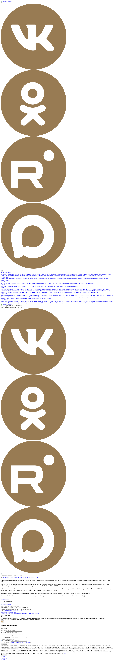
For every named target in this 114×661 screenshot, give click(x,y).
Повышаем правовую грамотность (15, 292)
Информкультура (97, 290)
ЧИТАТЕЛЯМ (5, 277)
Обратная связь (5, 280)
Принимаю (4, 655)
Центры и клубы (98, 278)
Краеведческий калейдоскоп (43, 298)
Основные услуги (43, 283)
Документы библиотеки (33, 274)
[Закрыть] (2, 621)
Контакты (12, 278)
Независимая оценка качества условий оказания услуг (78, 283)
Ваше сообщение (6, 637)
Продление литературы (70, 278)
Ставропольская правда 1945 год (54, 295)
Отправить (4, 644)
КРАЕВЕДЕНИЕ (5, 293)
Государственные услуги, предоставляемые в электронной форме (19, 283)
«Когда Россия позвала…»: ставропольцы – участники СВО (81, 295)
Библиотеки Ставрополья (62, 301)
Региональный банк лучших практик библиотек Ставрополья (87, 301)
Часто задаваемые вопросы (11, 275)
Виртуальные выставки (46, 286)
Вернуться (4, 658)
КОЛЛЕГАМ (4, 299)
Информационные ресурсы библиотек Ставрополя (77, 290)
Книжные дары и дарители (67, 274)
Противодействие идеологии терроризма (48, 275)
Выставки (37, 286)
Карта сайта (4, 612)
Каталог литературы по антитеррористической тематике (41, 292)
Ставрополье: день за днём (26, 286)
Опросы (105, 278)
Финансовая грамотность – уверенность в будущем (72, 292)
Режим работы (5, 278)
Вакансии (99, 275)
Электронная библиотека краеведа (10, 296)
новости (3, 284)
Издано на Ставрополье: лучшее (68, 289)
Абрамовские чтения (44, 296)
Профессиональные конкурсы (32, 302)
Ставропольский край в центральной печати (63, 296)
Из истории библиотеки (7, 274)
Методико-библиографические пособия (61, 302)
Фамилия (4, 628)
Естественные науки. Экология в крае (27, 577)
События (15, 286)
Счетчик (3, 613)
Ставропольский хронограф (24, 295)
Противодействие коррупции (28, 275)
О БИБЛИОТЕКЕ (6, 272)
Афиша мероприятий (7, 286)
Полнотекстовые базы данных (17, 290)
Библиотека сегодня (20, 274)
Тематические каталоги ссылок (54, 290)
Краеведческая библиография (29, 296)
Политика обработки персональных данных (28, 613)
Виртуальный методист (92, 302)
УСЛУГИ (3, 281)
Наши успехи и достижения (95, 274)
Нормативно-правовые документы (10, 301)
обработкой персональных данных (20, 642)
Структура (43, 274)
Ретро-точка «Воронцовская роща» (25, 298)
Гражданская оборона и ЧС (68, 275)
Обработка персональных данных (86, 275)
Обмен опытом (45, 302)
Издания (42, 290)
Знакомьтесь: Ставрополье (8, 295)
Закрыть (3, 656)
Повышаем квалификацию (16, 302)
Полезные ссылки (11, 613)
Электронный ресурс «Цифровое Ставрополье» (91, 289)
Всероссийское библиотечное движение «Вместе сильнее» (37, 301)
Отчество (3, 632)
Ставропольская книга (38, 295)
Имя (2, 630)
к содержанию (5, 599)
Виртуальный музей (81, 274)
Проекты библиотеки (53, 274)
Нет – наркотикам (92, 292)
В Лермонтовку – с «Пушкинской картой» (66, 286)
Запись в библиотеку (21, 278)
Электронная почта (7, 634)
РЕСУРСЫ (4, 287)
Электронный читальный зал (50, 289)
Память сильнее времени (106, 295)
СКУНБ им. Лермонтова (9, 577)
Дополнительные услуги (56, 283)
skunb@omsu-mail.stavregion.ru (13, 610)
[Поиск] (5, 271)
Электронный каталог (7, 289)
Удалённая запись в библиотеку (36, 278)
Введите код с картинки (8, 639)
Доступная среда (88, 278)
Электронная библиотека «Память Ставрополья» (27, 289)
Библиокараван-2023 (79, 302)
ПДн (65, 653)
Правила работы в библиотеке (54, 278)
